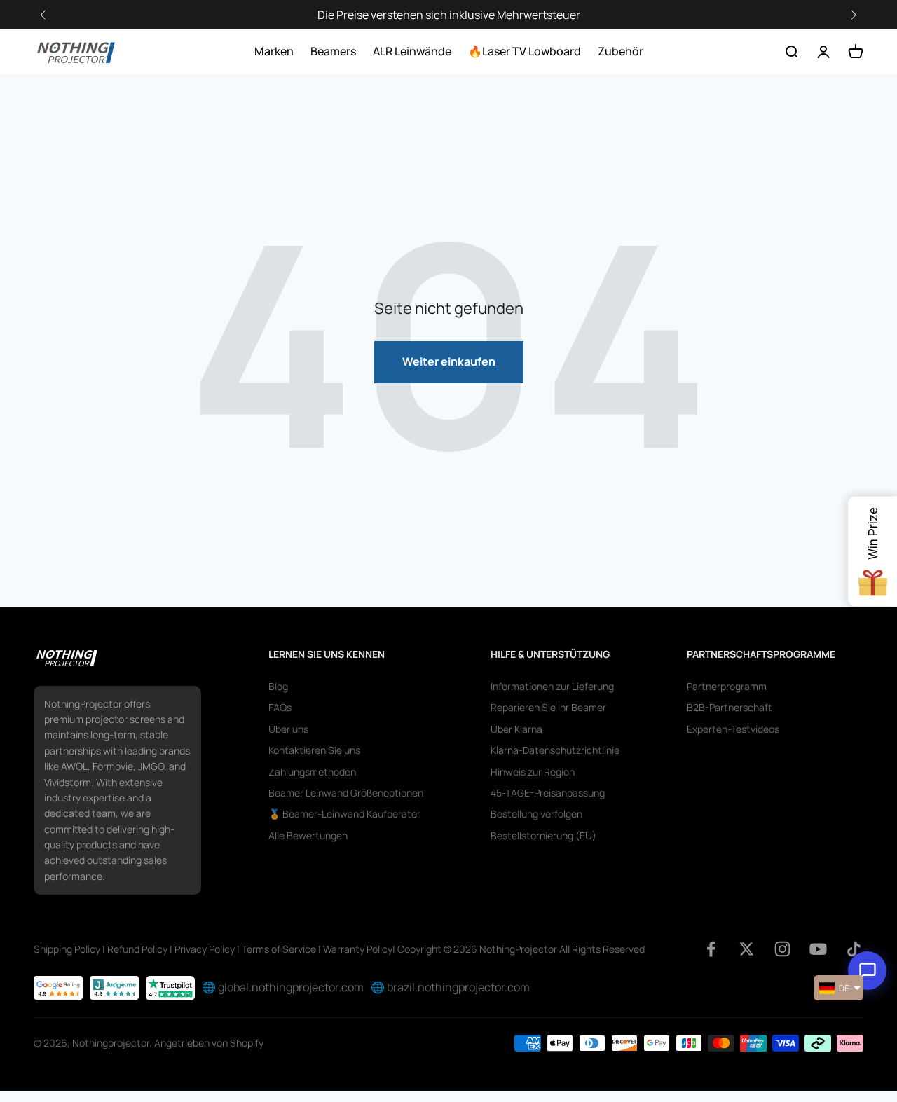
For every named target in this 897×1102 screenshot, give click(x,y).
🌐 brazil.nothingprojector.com (450, 987)
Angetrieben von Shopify (208, 1042)
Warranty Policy (357, 949)
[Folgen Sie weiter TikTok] (853, 948)
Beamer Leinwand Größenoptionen (345, 792)
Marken (274, 51)
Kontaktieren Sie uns (314, 750)
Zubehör (620, 51)
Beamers (333, 51)
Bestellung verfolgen (536, 813)
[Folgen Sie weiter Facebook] (710, 948)
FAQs (280, 707)
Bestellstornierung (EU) (543, 835)
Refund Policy (137, 949)
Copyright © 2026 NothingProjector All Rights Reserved (521, 949)
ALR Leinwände (412, 51)
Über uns (288, 729)
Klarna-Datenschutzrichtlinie (555, 750)
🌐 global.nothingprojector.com (283, 987)
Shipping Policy (67, 949)
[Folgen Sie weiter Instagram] (782, 948)
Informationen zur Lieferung (552, 686)
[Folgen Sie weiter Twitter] (746, 948)
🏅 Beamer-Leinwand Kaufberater (344, 813)
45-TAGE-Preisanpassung (548, 792)
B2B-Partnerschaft (729, 707)
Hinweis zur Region (533, 771)
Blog (278, 686)
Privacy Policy (204, 949)
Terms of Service (279, 949)
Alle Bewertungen (308, 835)
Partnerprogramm (727, 686)
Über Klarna (516, 729)
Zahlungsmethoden (312, 771)
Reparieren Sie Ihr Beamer (548, 707)
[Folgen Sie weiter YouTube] (818, 948)
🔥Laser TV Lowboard (524, 51)
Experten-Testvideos (733, 729)
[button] (853, 15)
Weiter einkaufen (448, 361)
